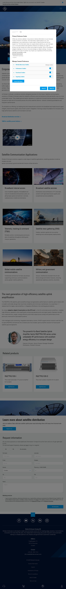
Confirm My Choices (18, 81)
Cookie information (17, 54)
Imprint (14, 57)
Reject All (52, 88)
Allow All (43, 88)
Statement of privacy (18, 55)
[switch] (51, 68)
